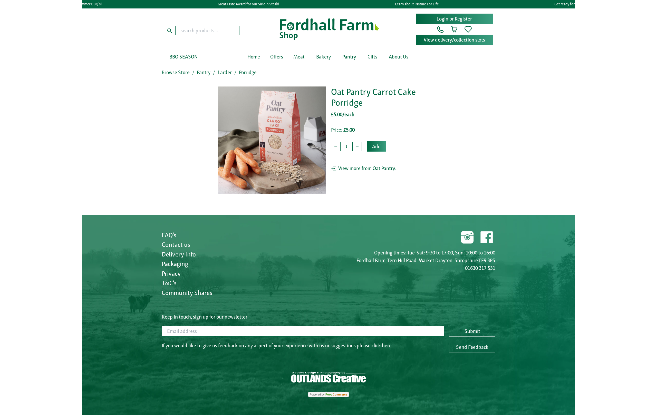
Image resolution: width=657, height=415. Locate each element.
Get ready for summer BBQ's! (567, 4)
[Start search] (170, 30)
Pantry (203, 72)
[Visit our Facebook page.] (486, 236)
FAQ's (169, 235)
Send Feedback (472, 347)
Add (376, 146)
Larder (225, 72)
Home (253, 57)
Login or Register (454, 19)
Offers (276, 57)
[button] (440, 29)
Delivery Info (179, 254)
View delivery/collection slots (454, 40)
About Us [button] (398, 57)
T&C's (169, 283)
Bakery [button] (323, 57)
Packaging (175, 264)
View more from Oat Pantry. (366, 168)
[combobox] (217, 30)
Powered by (328, 394)
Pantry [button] (349, 57)
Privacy (171, 273)
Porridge (248, 72)
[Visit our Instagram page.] (467, 236)
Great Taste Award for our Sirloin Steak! (238, 4)
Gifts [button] (372, 57)
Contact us (176, 244)
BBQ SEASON (183, 57)
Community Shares (187, 293)
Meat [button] (299, 57)
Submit (472, 331)
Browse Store (176, 72)
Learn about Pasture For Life (407, 4)
